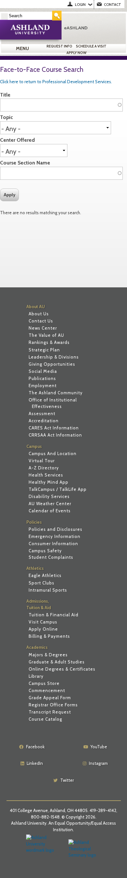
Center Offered (17, 140)
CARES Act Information (54, 427)
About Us (39, 313)
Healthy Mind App (48, 482)
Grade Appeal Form (50, 697)
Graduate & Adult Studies (57, 661)
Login (80, 4)
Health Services (46, 475)
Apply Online (43, 629)
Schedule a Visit (91, 46)
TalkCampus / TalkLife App (58, 489)
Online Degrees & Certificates (62, 669)
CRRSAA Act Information (55, 435)
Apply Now (76, 52)
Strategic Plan (44, 349)
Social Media (43, 371)
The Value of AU (46, 335)
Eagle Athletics (45, 575)
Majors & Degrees (48, 654)
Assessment (42, 413)
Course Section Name (25, 163)
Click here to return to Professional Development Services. (56, 81)
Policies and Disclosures (55, 529)
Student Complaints (51, 557)
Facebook (35, 746)
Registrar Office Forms (53, 704)
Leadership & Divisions (54, 357)
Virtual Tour (42, 460)
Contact (112, 4)
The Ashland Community (56, 392)
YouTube (99, 746)
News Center (43, 328)
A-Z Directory (44, 467)
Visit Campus (43, 621)
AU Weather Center (50, 503)
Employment (43, 385)
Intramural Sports (48, 590)
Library (36, 676)
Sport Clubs (41, 582)
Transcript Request (50, 711)
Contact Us (41, 320)
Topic (6, 117)
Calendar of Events (50, 510)
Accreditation (44, 420)
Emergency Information (54, 536)
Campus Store (44, 683)
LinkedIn (35, 763)
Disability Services (49, 496)
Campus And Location (53, 453)
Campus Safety (45, 550)
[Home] (93, 28)
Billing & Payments (49, 636)
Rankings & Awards (49, 342)
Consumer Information (53, 543)
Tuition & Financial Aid (53, 614)
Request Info (59, 46)
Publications (42, 378)
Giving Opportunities (52, 364)
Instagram (98, 763)
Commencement (47, 690)
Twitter (67, 780)
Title (5, 95)
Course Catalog (45, 719)
